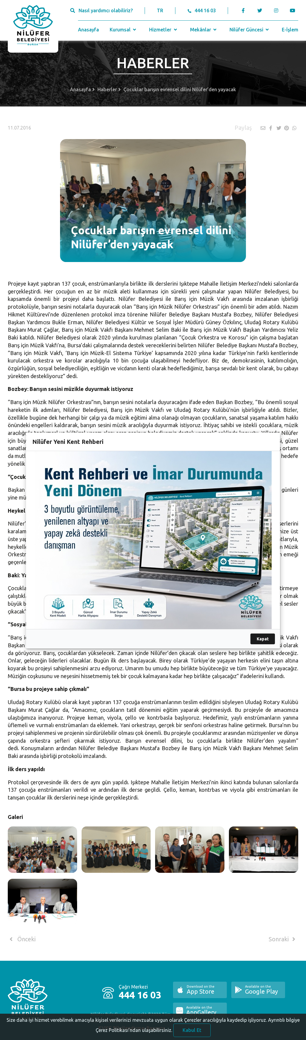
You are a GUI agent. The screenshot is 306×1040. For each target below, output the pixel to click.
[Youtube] (294, 10)
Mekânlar (201, 29)
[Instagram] (276, 10)
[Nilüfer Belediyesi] (33, 26)
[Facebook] (243, 10)
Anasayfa (88, 29)
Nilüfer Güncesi (247, 29)
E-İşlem (290, 29)
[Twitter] (260, 10)
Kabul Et (192, 1030)
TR (160, 10)
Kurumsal (121, 29)
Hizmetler (160, 29)
